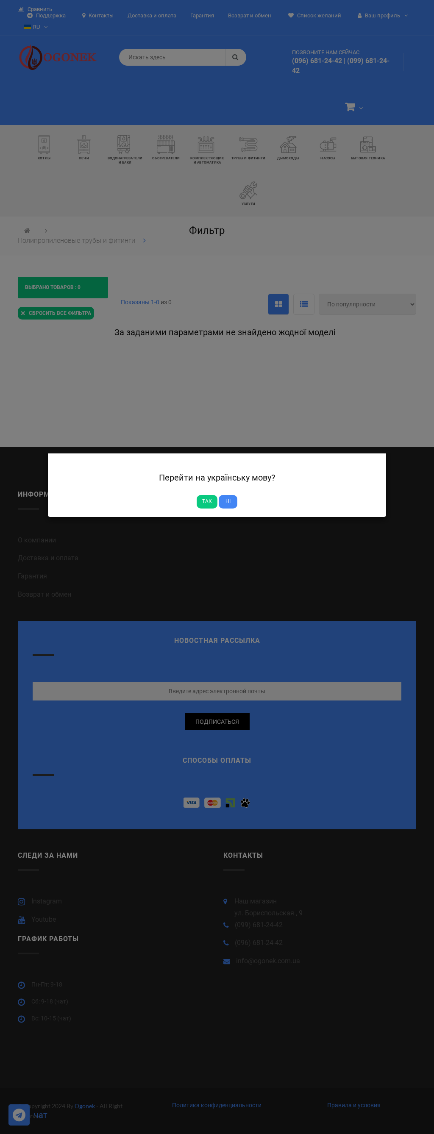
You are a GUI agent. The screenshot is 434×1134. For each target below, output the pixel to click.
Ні (228, 501)
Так (207, 501)
